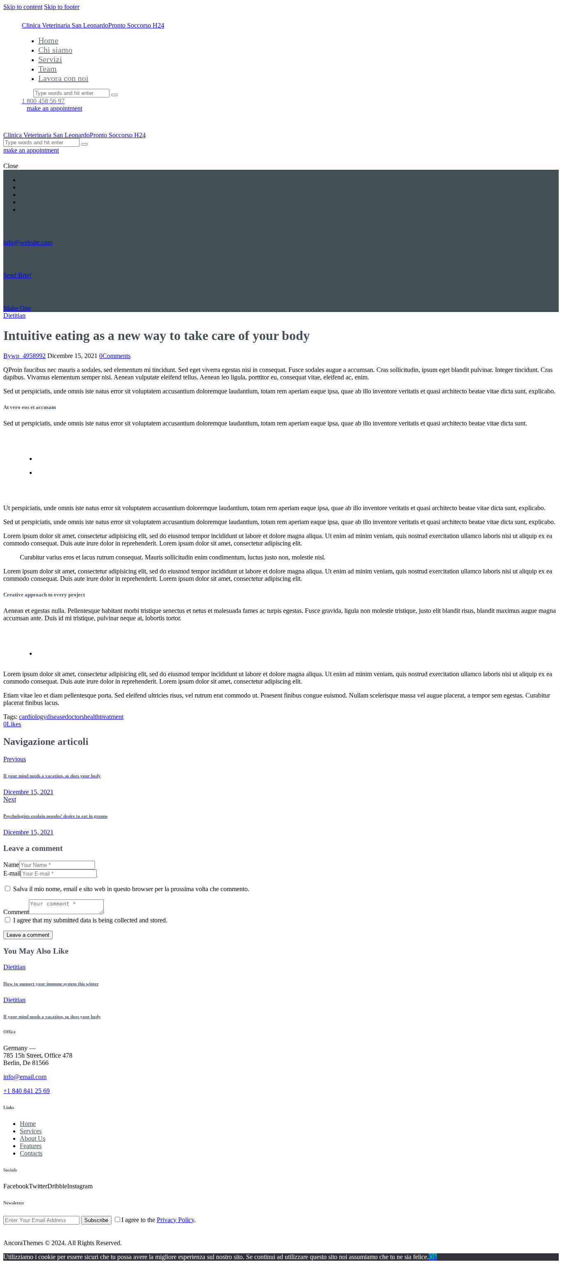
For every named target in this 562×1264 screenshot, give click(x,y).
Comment (16, 911)
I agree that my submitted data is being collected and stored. (90, 920)
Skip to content (22, 6)
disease (55, 716)
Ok (433, 1256)
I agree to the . (158, 1219)
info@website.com (27, 242)
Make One (17, 308)
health (92, 716)
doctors (74, 716)
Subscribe (96, 1220)
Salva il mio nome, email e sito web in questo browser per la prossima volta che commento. (131, 888)
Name (11, 864)
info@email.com (24, 1076)
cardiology (32, 716)
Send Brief (17, 275)
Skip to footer (61, 6)
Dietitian (14, 315)
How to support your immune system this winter (51, 983)
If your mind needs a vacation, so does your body (52, 1016)
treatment (111, 716)
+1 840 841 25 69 (26, 1090)
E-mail (12, 873)
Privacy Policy (175, 1219)
